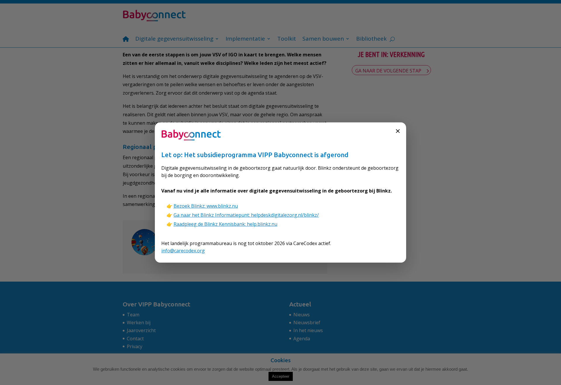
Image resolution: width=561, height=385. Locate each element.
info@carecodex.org (183, 250)
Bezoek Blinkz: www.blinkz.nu (206, 206)
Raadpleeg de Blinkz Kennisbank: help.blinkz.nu (225, 224)
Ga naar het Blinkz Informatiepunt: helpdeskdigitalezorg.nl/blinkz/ (246, 215)
